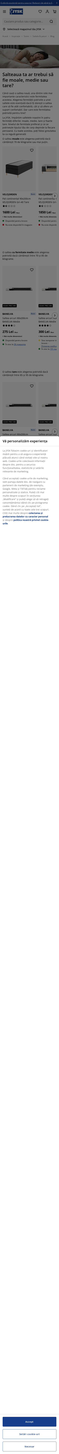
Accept (29, 1421)
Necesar (29, 1446)
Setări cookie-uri (29, 1434)
